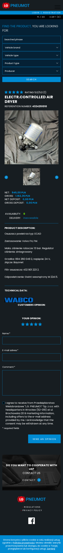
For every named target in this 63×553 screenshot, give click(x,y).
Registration (52, 12)
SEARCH (31, 79)
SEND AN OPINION (44, 439)
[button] (56, 177)
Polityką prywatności (24, 542)
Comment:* (8, 367)
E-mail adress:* (10, 350)
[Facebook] (31, 520)
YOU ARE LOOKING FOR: (30, 28)
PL (38, 17)
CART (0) (55, 17)
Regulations (32, 507)
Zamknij (51, 548)
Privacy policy (32, 510)
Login (35, 12)
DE (43, 17)
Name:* (6, 333)
